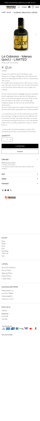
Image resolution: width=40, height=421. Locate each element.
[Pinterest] (8, 190)
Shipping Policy (7, 273)
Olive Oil (5, 253)
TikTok (4, 310)
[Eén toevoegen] (11, 139)
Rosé (3, 246)
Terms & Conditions (8, 267)
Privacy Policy (6, 270)
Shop (3, 241)
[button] (33, 7)
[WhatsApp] (3, 190)
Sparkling (5, 251)
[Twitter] (11, 190)
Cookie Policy (6, 279)
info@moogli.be (7, 296)
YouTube (5, 319)
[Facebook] (5, 190)
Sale (3, 256)
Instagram (5, 313)
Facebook (5, 316)
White (4, 244)
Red (3, 248)
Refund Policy (6, 276)
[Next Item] (35, 34)
